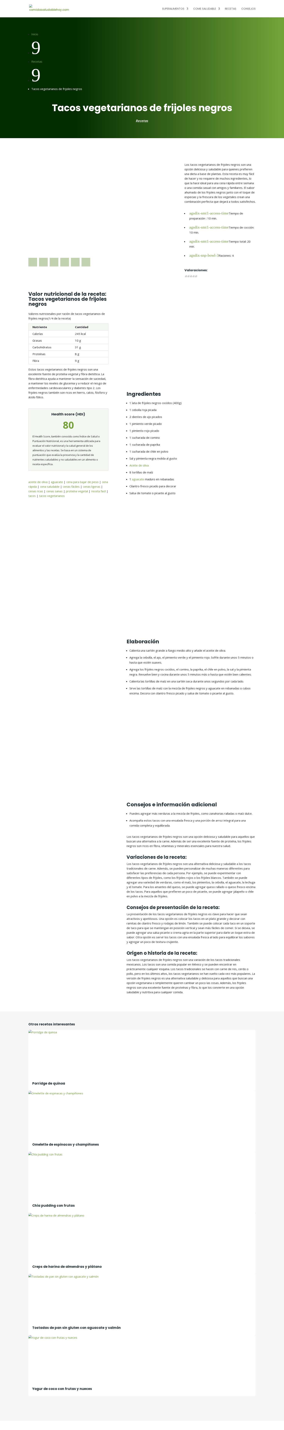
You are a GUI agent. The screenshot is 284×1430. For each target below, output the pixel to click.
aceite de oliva (38, 482)
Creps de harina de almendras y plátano (67, 1266)
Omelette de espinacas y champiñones (65, 1144)
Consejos (248, 9)
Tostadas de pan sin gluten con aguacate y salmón (76, 1327)
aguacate (57, 482)
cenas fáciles (71, 486)
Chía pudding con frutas (53, 1205)
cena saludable (50, 486)
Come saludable (204, 9)
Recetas (230, 9)
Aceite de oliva (139, 465)
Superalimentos (173, 9)
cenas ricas (35, 491)
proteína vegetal (77, 491)
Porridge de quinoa (48, 1083)
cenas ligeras (91, 486)
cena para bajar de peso (82, 482)
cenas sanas (54, 491)
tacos (32, 496)
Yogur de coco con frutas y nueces (62, 1388)
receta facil (98, 491)
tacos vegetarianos (52, 496)
